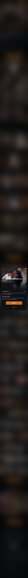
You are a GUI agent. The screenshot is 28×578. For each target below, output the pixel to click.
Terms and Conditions (8, 294)
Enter (14, 303)
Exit (14, 307)
